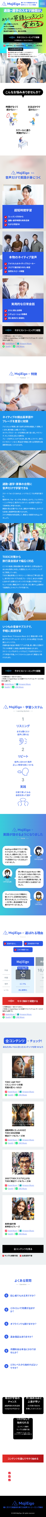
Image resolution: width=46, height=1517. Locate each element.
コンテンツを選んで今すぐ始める (23, 1458)
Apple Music (10, 344)
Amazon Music (26, 344)
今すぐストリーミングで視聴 (27, 330)
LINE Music (20, 346)
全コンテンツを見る (23, 1249)
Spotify (8, 346)
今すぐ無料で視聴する (27, 1001)
